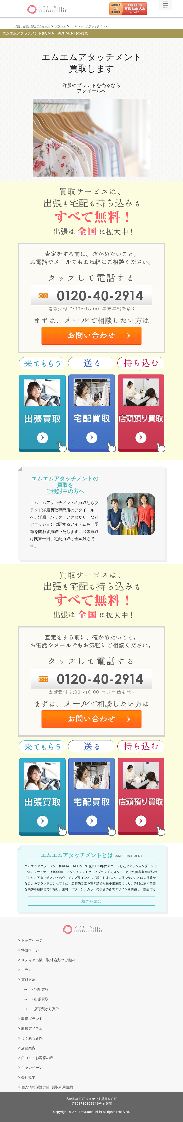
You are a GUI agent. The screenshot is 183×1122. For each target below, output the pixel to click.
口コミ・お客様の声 (37, 1058)
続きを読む (91, 901)
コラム (26, 969)
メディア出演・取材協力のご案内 (48, 960)
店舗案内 (28, 1048)
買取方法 (28, 979)
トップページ (32, 940)
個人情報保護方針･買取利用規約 (47, 1087)
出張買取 (38, 999)
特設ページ (30, 950)
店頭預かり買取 (43, 1009)
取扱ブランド (32, 1018)
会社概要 (28, 1077)
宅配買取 (38, 989)
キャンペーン (32, 1067)
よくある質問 (32, 1038)
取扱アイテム (32, 1028)
